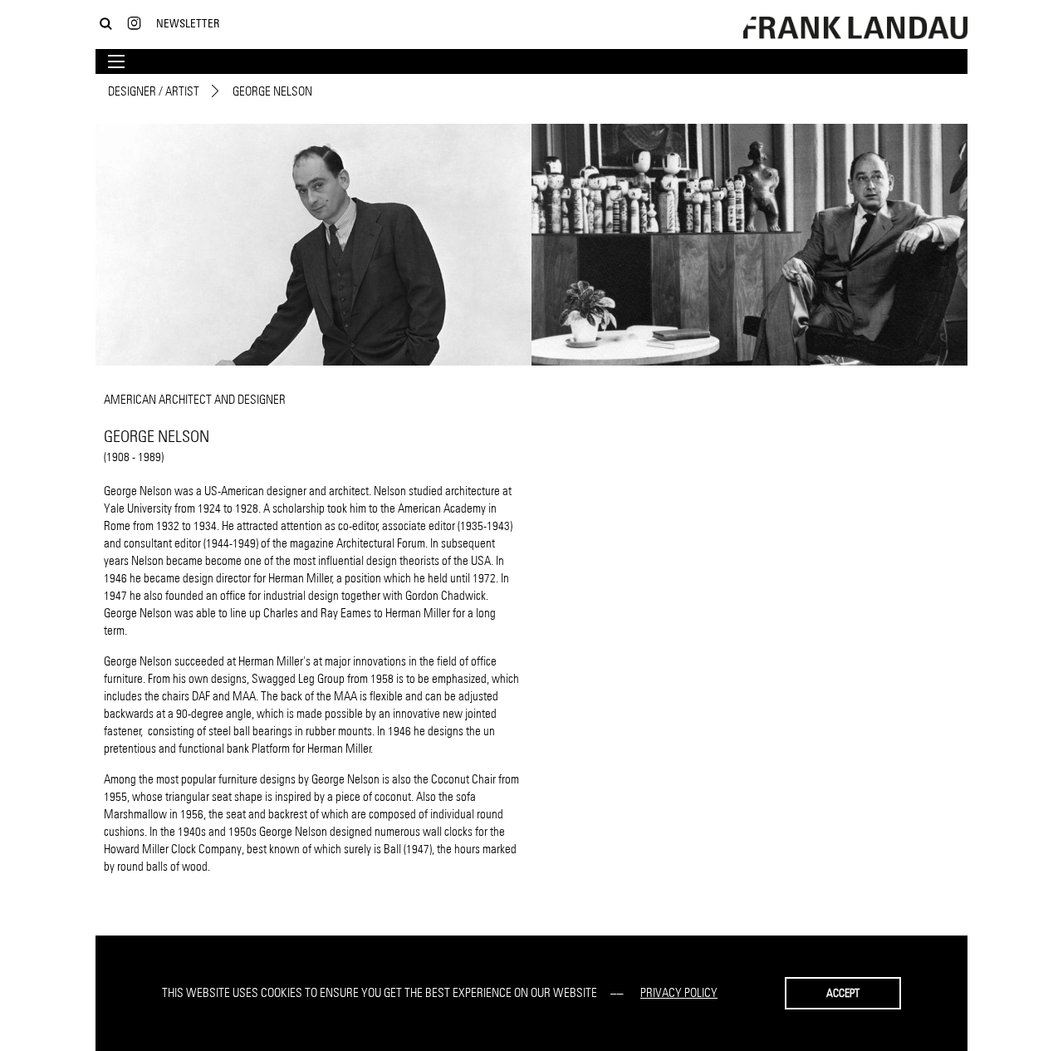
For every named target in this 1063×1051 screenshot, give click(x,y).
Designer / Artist (153, 91)
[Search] (106, 23)
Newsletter (187, 23)
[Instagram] (134, 24)
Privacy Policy (679, 992)
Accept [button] (843, 992)
